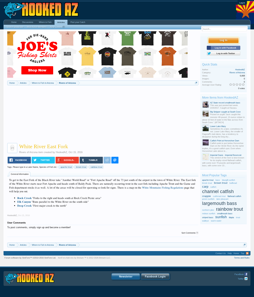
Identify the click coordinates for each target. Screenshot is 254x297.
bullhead (233, 183)
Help (230, 253)
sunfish (221, 217)
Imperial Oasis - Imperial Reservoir (226, 155)
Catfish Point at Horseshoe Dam (224, 140)
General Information (20, 174)
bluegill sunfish (228, 180)
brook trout (207, 183)
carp (205, 186)
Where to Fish (45, 22)
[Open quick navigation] (196, 83)
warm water (216, 221)
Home (14, 22)
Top (242, 253)
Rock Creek (24, 198)
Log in (242, 3)
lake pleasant (222, 199)
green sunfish (208, 199)
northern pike (208, 210)
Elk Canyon (24, 202)
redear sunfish (208, 213)
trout (238, 217)
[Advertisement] (103, 113)
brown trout (81, 167)
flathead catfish (234, 196)
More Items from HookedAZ (220, 97)
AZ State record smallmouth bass (225, 103)
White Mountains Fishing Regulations (163, 187)
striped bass (207, 217)
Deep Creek (24, 206)
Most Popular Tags (214, 175)
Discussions (27, 22)
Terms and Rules (242, 258)
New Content (56, 27)
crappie (206, 196)
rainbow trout (96, 167)
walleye (205, 221)
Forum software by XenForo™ (30, 258)
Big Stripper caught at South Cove (225, 112)
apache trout (66, 167)
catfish (213, 187)
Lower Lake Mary (218, 126)
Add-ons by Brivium (84, 258)
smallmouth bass (224, 213)
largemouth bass (219, 203)
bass (218, 180)
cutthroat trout (219, 196)
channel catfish (218, 191)
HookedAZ (61, 152)
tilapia (231, 217)
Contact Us (221, 253)
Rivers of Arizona (28, 152)
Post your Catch (77, 22)
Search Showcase (15, 27)
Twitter (241, 278)
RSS (247, 253)
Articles (61, 22)
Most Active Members (37, 27)
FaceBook (239, 274)
